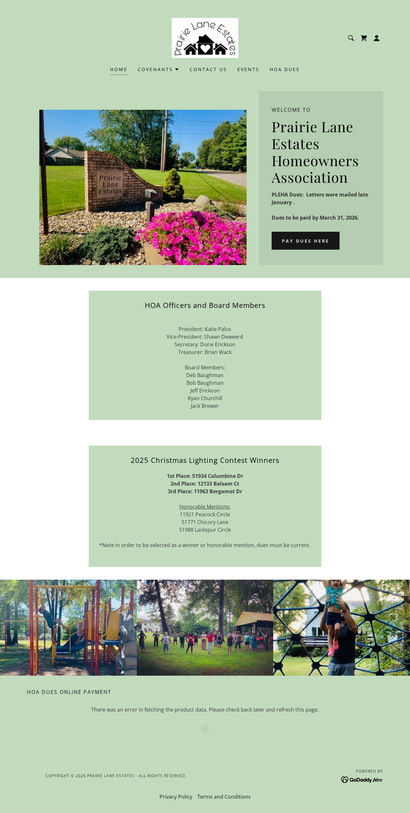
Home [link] (118, 69)
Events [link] (248, 69)
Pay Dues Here (305, 241)
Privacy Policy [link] (176, 796)
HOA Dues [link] (285, 69)
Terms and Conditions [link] (224, 796)
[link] (205, 37)
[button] (376, 38)
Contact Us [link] (208, 69)
